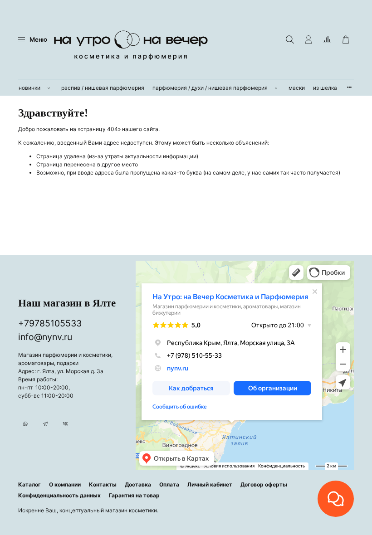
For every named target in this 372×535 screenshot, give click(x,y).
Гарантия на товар (134, 495)
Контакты (103, 484)
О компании (65, 484)
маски (297, 87)
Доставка (138, 484)
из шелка (325, 87)
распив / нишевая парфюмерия (102, 87)
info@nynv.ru (45, 336)
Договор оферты (263, 484)
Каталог (29, 484)
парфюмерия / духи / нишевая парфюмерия (210, 87)
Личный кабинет (209, 484)
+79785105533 (50, 323)
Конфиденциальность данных (59, 495)
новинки (29, 87)
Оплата (169, 484)
